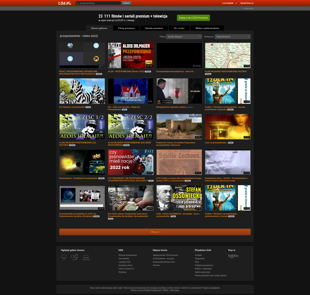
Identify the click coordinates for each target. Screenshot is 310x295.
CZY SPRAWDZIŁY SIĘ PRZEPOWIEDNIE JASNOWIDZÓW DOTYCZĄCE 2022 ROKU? (128, 179)
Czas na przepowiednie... (216, 143)
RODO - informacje (203, 269)
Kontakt (198, 255)
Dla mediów (124, 258)
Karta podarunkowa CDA (164, 262)
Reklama (123, 272)
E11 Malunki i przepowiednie (72, 107)
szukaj (127, 3)
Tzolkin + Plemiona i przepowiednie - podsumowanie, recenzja (221, 215)
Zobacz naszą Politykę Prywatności (146, 290)
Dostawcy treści (125, 265)
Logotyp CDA (124, 262)
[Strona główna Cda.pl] (65, 3)
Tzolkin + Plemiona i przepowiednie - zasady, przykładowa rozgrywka (225, 108)
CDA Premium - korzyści (163, 258)
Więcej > (155, 232)
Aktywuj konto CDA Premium (165, 255)
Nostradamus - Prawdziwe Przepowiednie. (78, 178)
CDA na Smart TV (126, 269)
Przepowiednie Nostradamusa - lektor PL (175, 71)
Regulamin (200, 258)
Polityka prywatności (204, 265)
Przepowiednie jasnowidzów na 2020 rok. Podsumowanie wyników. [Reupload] (78, 215)
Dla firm (156, 265)
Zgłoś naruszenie (202, 272)
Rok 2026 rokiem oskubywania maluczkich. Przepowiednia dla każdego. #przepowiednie (128, 215)
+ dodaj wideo (248, 8)
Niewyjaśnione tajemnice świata (171, 107)
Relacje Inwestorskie (128, 255)
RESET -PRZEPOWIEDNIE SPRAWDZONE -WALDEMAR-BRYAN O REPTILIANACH (78, 72)
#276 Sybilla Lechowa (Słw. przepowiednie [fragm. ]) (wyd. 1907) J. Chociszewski (179, 179)
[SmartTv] (77, 261)
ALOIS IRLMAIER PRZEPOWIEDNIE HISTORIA (226, 71)
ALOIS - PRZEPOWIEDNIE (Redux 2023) (126, 71)
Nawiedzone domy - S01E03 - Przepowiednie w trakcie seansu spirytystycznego (226, 179)
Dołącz (193, 17)
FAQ (197, 262)
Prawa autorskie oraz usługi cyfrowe (211, 275)
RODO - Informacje (171, 290)
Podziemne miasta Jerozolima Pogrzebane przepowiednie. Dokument (175, 144)
